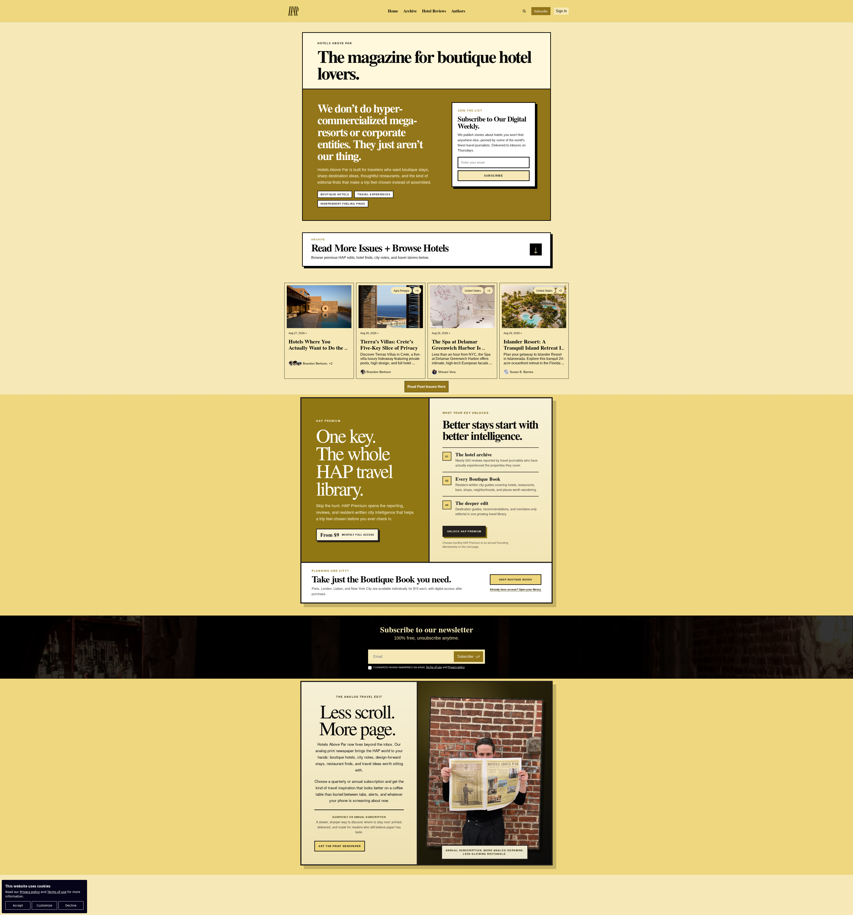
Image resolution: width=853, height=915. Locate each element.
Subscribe (465, 656)
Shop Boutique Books (515, 579)
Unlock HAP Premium (464, 531)
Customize (44, 905)
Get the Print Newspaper (340, 846)
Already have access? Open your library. (515, 589)
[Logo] (293, 11)
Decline (70, 905)
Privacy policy (30, 892)
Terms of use (56, 892)
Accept (18, 905)
